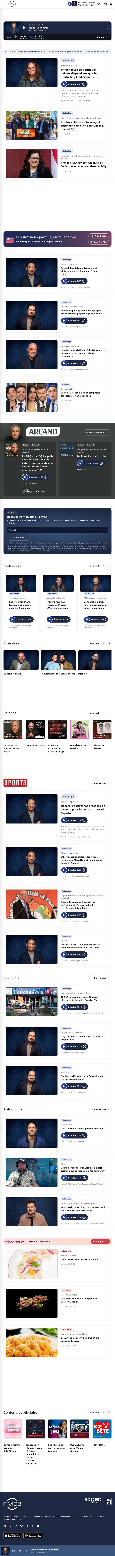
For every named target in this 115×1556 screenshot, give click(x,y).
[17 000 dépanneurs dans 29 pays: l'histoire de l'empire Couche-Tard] (32, 1001)
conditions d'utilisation (34, 550)
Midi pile (83, 673)
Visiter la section (95, 432)
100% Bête (99, 1445)
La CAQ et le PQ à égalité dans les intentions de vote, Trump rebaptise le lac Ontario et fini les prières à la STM (38, 463)
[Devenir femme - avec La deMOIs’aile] (13, 1428)
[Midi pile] (95, 660)
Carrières (101, 1517)
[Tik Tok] (16, 1526)
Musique (39, 38)
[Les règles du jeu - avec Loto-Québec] (57, 1428)
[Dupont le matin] (21, 660)
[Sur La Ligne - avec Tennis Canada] (79, 1428)
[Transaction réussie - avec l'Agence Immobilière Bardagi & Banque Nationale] (35, 1428)
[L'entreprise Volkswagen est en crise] (32, 1133)
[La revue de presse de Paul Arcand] (13, 729)
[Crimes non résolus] (102, 729)
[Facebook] (5, 1526)
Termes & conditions (12, 1517)
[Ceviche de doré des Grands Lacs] (32, 1264)
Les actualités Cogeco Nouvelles (65, 51)
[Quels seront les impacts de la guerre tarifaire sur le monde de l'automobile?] (32, 1172)
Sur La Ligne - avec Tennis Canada (78, 1448)
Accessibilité (66, 1517)
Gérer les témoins (51, 1517)
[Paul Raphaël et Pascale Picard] (58, 660)
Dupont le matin (13, 673)
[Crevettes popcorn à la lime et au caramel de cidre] (32, 1342)
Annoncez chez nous (12, 1519)
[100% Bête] (102, 1428)
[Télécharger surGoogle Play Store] (32, 1536)
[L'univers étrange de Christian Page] (57, 729)
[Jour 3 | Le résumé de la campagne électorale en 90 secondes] (32, 397)
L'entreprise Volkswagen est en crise (82, 1128)
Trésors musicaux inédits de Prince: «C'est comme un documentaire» (56, 605)
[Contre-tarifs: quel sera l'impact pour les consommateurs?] (32, 1080)
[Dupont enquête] (35, 729)
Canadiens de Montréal (97, 51)
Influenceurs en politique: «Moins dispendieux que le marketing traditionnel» (79, 73)
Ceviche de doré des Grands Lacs (79, 1259)
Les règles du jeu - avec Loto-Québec (57, 1448)
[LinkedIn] (27, 1526)
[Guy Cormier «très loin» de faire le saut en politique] (32, 1041)
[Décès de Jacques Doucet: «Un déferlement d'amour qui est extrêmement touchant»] (32, 904)
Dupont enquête (35, 745)
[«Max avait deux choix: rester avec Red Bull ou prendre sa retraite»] (32, 1212)
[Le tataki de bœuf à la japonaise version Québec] (32, 1303)
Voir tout (94, 566)
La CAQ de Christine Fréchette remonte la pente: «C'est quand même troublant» (83, 353)
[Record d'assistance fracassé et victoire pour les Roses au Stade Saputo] (32, 272)
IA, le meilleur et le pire (92, 456)
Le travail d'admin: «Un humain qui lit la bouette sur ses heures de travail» (95, 605)
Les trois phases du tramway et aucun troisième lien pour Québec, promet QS (82, 126)
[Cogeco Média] (93, 1502)
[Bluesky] (21, 1526)
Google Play (100, 242)
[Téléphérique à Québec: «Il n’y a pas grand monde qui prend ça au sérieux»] (32, 315)
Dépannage (37, 1517)
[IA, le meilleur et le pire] (67, 450)
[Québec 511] (108, 1504)
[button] (13, 1551)
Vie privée (27, 1517)
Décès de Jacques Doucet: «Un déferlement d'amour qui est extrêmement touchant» (78, 905)
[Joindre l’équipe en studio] (98, 4)
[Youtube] (38, 1526)
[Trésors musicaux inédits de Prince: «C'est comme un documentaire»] (58, 583)
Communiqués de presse (84, 1517)
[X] (33, 1526)
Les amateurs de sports (94, 1223)
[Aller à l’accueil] (12, 5)
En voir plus (100, 783)
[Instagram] (10, 1526)
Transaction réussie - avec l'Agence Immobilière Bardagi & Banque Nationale (34, 1454)
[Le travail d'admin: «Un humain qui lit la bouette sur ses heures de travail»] (95, 583)
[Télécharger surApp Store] (12, 1536)
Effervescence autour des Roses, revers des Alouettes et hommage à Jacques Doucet (81, 860)
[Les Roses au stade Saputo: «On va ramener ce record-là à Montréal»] (32, 949)
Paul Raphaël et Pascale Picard (58, 673)
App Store (100, 236)
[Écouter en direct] (70, 4)
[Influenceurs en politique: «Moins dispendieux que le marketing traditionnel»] (32, 72)
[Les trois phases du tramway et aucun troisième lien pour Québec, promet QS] (32, 125)
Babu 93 (23, 38)
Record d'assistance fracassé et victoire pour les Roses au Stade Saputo (79, 271)
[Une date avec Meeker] (79, 729)
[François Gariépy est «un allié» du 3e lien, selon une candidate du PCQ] (32, 163)
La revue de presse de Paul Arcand (12, 748)
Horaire (100, 37)
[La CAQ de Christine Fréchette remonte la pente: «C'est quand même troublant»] (32, 354)
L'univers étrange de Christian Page (56, 748)
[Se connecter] (111, 4)
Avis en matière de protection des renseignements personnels (48, 546)
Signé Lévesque (86, 5)
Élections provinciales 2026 (32, 51)
